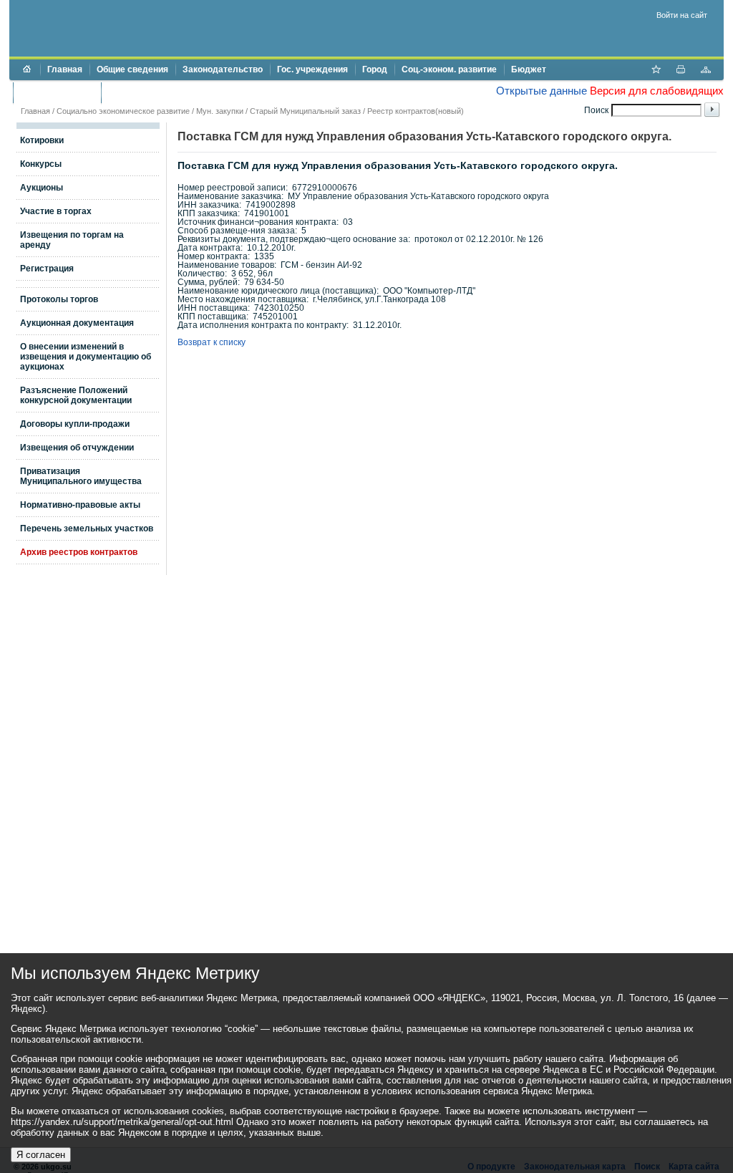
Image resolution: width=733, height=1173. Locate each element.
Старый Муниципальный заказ (305, 111)
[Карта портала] (706, 70)
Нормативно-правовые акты (80, 505)
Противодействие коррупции (169, 92)
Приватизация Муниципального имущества (81, 476)
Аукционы (41, 188)
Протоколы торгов (59, 299)
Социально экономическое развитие (123, 111)
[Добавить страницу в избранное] (656, 70)
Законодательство (223, 69)
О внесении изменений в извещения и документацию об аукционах (85, 357)
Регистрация (47, 269)
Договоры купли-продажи (75, 424)
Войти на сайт (681, 15)
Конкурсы (41, 164)
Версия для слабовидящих (657, 91)
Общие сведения (132, 69)
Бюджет (528, 69)
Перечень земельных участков (86, 528)
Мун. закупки (219, 111)
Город (374, 69)
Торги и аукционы (57, 92)
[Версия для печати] (681, 70)
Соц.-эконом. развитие (449, 69)
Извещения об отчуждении (77, 448)
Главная (64, 69)
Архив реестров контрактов (78, 552)
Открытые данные (541, 91)
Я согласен (40, 1154)
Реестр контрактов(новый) (415, 111)
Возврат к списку (212, 342)
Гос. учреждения (312, 69)
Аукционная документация (77, 323)
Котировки (42, 140)
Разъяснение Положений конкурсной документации (76, 395)
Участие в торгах (56, 211)
